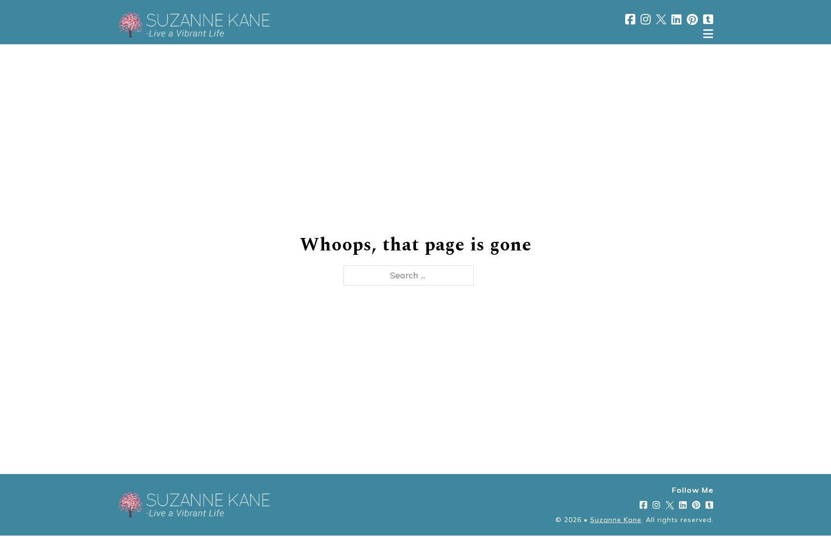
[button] (415, 33)
